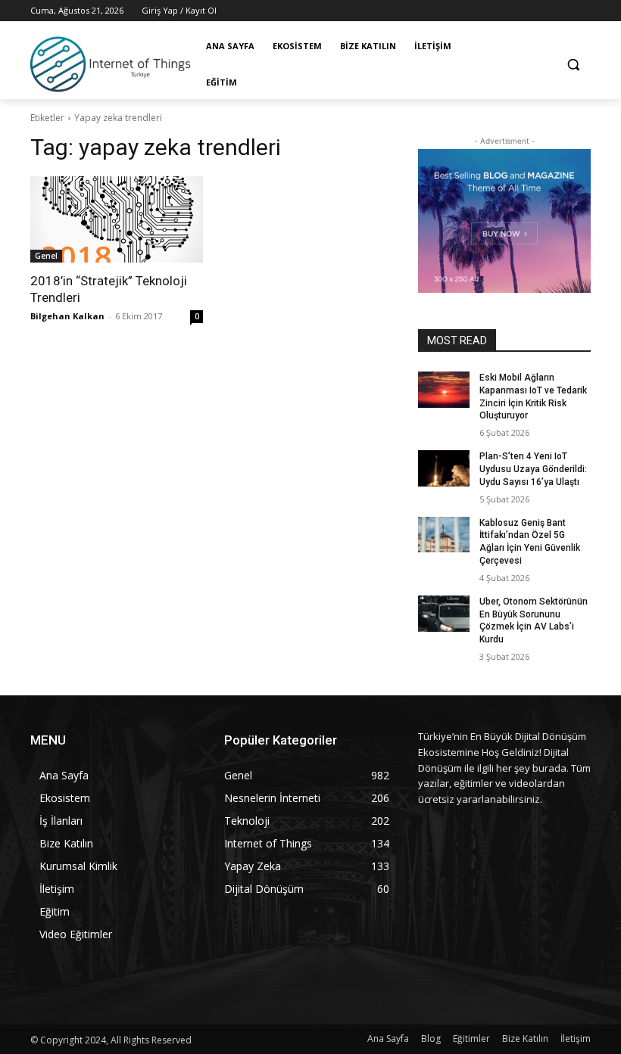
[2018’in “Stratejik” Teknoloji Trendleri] (116, 219)
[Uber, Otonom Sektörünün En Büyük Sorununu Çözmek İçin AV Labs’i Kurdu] (444, 613)
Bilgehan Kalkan (67, 316)
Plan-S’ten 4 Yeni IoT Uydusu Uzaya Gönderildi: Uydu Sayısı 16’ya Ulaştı (533, 469)
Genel (46, 255)
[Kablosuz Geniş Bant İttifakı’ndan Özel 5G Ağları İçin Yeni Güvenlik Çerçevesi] (444, 535)
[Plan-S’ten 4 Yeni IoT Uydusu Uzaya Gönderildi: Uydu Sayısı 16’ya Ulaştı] (444, 468)
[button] (573, 64)
